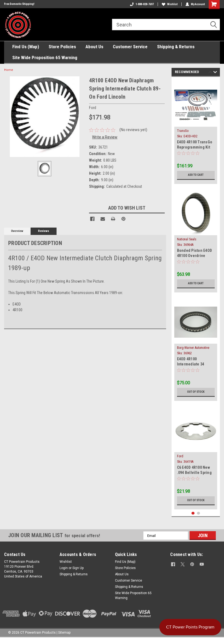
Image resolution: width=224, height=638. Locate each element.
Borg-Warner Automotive (193, 348)
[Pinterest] (123, 219)
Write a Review (104, 137)
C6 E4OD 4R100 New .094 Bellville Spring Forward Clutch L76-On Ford (194, 470)
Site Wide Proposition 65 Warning (44, 57)
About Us (94, 46)
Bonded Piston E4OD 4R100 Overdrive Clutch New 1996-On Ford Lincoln (194, 253)
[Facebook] (92, 219)
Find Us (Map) (25, 46)
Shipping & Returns (175, 46)
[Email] (103, 219)
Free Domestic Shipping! (19, 3)
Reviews (43, 231)
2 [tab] (198, 513)
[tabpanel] (195, 132)
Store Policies (62, 46)
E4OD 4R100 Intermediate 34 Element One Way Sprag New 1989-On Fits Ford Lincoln (193, 362)
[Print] (113, 219)
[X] (183, 564)
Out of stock (196, 391)
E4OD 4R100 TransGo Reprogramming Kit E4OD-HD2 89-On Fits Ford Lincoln (195, 145)
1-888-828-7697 (144, 4)
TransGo (182, 131)
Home (8, 70)
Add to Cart (196, 174)
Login (64, 568)
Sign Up (78, 568)
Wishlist (172, 4)
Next (215, 73)
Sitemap (64, 632)
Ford (180, 456)
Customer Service (130, 46)
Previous (210, 73)
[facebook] (173, 564)
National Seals (186, 239)
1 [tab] (192, 513)
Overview (17, 231)
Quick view (195, 122)
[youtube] (202, 564)
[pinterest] (192, 564)
